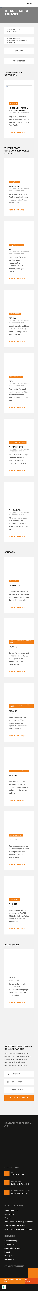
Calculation (9, 1214)
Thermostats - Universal (14, 31)
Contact (7, 1218)
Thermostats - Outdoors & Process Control (17, 41)
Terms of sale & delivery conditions (18, 1221)
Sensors (19, 51)
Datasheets (9, 1259)
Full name (15, 1074)
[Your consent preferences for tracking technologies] (4, 1287)
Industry (7, 1252)
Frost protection (11, 1244)
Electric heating (10, 1240)
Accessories (19, 61)
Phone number (17, 1090)
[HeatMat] (19, 1143)
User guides (9, 1256)
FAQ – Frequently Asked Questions (18, 1229)
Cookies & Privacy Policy (14, 1225)
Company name (17, 1082)
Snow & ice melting (12, 1248)
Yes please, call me (19, 1098)
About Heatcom (11, 1210)
